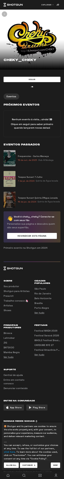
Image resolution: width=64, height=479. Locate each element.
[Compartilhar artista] (57, 4)
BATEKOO (9, 347)
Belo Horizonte (42, 298)
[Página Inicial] (13, 5)
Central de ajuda (13, 375)
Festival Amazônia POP (47, 349)
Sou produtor (11, 286)
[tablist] (32, 97)
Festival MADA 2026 (45, 330)
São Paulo (40, 288)
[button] (32, 79)
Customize (27, 465)
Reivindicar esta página (32, 236)
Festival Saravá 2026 (46, 335)
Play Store (39, 407)
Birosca (8, 333)
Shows (7, 310)
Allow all (11, 465)
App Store (16, 407)
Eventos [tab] (11, 96)
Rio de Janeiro (42, 293)
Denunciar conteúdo (16, 388)
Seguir (32, 79)
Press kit (9, 296)
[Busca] (24, 475)
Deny (55, 465)
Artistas (8, 305)
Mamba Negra (12, 352)
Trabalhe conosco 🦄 (16, 300)
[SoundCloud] (32, 86)
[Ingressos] (40, 475)
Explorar (46, 5)
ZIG (5, 342)
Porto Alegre (41, 307)
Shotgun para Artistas (16, 291)
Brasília (38, 303)
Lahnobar (9, 337)
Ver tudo (39, 312)
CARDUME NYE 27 (44, 345)
